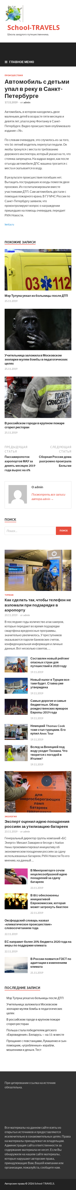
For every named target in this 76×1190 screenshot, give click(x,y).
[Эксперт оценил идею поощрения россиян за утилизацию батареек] (38, 813)
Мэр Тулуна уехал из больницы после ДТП (36, 296)
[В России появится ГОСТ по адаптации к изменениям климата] (16, 972)
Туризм (9, 595)
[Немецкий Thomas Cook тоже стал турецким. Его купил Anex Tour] (16, 738)
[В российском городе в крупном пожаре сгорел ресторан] (38, 419)
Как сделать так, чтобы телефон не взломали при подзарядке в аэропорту (38, 604)
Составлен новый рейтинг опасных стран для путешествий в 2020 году (49, 662)
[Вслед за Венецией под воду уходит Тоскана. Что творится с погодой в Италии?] (16, 760)
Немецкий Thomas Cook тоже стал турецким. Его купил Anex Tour (48, 729)
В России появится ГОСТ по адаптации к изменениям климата (50, 962)
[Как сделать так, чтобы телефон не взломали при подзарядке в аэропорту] (38, 591)
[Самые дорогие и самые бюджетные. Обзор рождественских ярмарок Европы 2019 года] (16, 713)
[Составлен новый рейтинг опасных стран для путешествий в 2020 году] (16, 671)
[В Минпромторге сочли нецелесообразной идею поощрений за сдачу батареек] (16, 883)
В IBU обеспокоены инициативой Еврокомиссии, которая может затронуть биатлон (49, 900)
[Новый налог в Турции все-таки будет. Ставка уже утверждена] (16, 692)
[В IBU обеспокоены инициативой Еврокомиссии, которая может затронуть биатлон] (16, 908)
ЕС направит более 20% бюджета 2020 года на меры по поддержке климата (38, 943)
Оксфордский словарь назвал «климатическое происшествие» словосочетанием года (28, 924)
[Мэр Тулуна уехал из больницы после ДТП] (38, 291)
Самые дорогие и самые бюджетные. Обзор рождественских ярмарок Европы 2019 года (49, 706)
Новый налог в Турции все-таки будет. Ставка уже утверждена (50, 683)
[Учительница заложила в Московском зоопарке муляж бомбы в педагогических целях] (38, 351)
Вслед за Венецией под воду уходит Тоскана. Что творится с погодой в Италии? (49, 752)
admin (26, 102)
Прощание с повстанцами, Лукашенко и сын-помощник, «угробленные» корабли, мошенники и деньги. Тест (36, 1045)
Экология (11, 816)
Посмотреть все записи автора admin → (48, 497)
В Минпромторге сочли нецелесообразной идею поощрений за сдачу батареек (48, 875)
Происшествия (14, 75)
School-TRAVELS (33, 27)
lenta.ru (9, 224)
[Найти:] (38, 531)
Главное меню (21, 62)
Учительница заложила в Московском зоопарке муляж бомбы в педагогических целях (36, 359)
